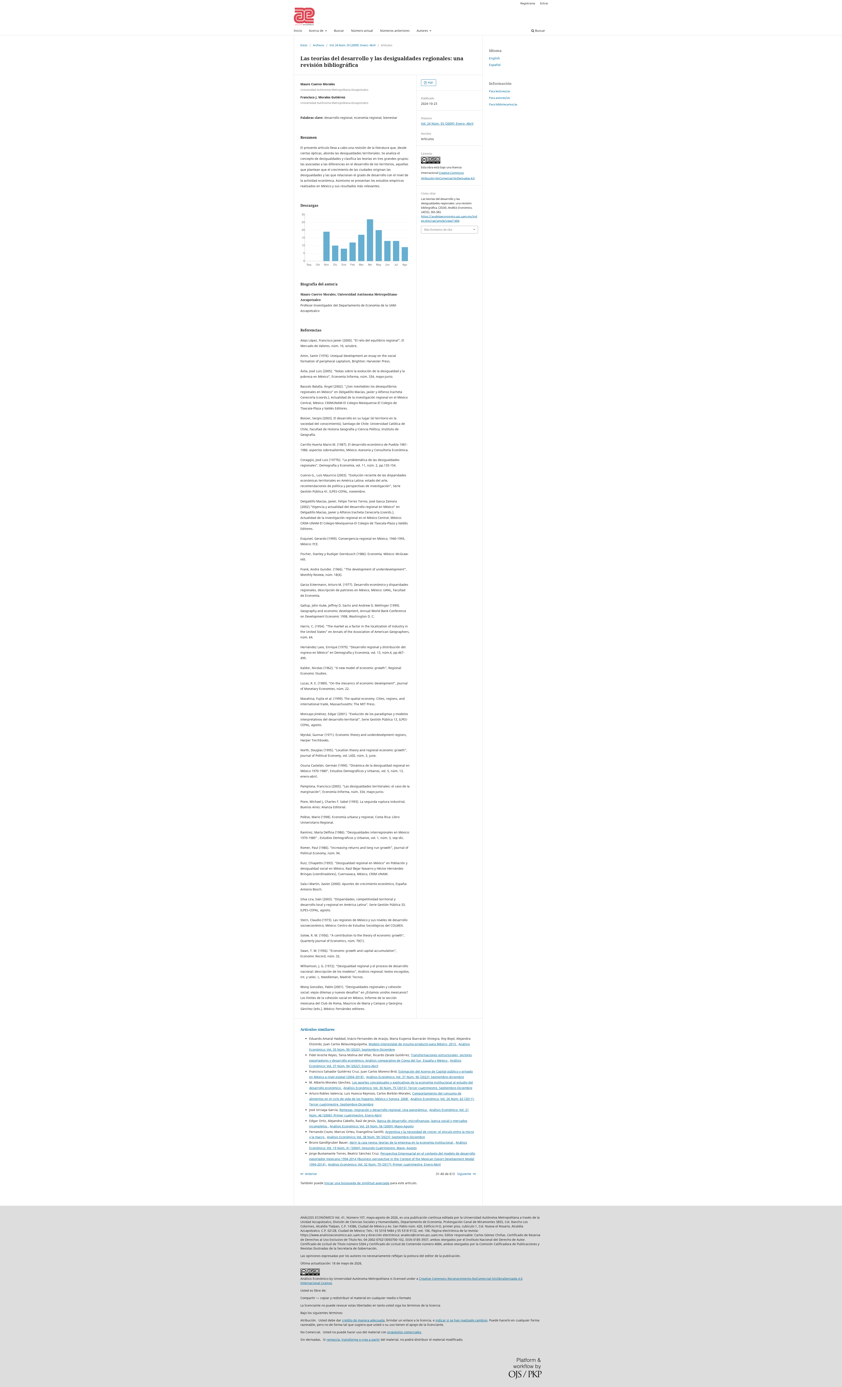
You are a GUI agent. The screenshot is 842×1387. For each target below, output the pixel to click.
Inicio (298, 30)
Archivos (318, 45)
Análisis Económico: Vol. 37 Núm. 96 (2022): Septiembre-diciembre (415, 1077)
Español (495, 65)
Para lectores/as (499, 91)
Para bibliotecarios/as (503, 104)
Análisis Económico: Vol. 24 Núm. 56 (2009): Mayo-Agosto (372, 1126)
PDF (430, 83)
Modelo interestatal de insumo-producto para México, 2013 (413, 1044)
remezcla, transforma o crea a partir (353, 1339)
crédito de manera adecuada (363, 1320)
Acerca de (316, 30)
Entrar (544, 3)
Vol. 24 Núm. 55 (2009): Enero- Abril (352, 45)
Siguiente (464, 1174)
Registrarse (527, 3)
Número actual (362, 30)
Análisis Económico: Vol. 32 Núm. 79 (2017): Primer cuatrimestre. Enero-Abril (384, 1164)
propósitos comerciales (404, 1332)
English (494, 58)
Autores (423, 30)
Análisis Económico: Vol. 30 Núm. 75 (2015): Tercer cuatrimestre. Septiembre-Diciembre (407, 1088)
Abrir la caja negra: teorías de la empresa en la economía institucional (402, 1142)
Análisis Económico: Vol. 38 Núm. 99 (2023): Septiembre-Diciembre (376, 1137)
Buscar (339, 30)
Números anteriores (395, 30)
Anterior (311, 1174)
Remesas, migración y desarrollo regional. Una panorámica (383, 1110)
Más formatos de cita (438, 229)
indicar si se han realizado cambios (461, 1320)
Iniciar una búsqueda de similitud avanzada (356, 1183)
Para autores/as (499, 98)
